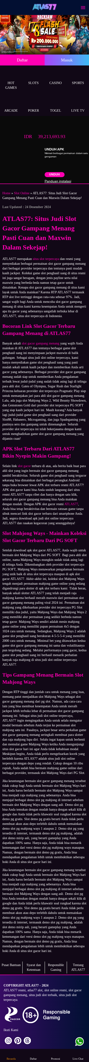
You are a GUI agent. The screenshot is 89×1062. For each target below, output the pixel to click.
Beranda (11, 1058)
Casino (55, 83)
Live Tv (77, 110)
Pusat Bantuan (11, 965)
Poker (33, 110)
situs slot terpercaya (46, 259)
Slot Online (21, 193)
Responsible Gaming (56, 967)
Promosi (55, 1058)
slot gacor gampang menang (40, 343)
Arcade (11, 110)
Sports (78, 83)
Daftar (22, 60)
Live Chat (78, 1058)
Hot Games (11, 85)
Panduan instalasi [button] (58, 181)
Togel (55, 110)
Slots (33, 83)
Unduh (54, 174)
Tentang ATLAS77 (78, 967)
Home (6, 193)
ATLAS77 (71, 504)
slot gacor (24, 466)
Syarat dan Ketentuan (34, 967)
